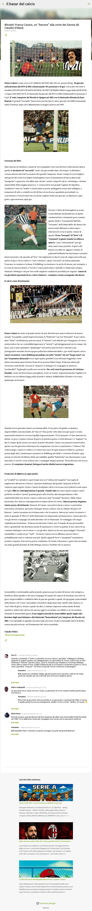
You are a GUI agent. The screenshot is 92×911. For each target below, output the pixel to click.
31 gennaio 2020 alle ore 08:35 (27, 655)
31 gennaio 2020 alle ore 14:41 (32, 713)
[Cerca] (38, 4)
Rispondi (15, 683)
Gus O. (14, 655)
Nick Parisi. (16, 714)
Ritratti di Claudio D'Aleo (14, 635)
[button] (5, 35)
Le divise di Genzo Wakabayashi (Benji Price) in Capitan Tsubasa (42, 879)
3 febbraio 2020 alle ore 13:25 (36, 670)
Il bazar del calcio (20, 4)
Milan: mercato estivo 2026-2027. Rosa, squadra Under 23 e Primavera (45, 841)
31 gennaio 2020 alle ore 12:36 (36, 687)
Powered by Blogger (47, 903)
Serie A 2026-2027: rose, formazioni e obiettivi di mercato (40, 803)
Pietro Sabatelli (18, 687)
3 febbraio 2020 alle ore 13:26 (36, 696)
